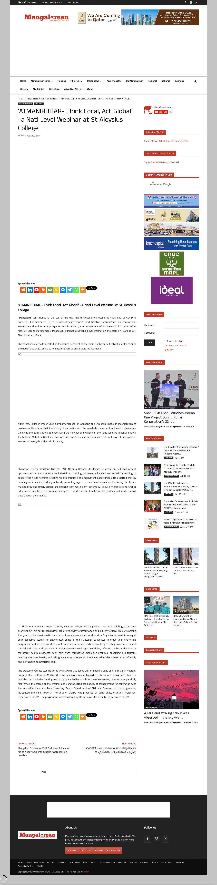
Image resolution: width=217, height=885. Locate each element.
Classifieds (168, 494)
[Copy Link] (56, 290)
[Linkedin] (30, 290)
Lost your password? (175, 346)
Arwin (86, 872)
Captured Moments (156, 663)
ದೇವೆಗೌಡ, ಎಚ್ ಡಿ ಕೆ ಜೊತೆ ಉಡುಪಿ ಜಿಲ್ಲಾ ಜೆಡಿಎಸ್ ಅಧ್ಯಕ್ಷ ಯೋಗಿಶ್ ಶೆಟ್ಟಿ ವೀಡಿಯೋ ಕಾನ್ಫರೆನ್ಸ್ (111, 750)
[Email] (50, 290)
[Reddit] (23, 290)
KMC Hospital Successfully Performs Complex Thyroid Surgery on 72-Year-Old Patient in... (157, 621)
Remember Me (175, 341)
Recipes (62, 81)
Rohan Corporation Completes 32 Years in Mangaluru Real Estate (180, 521)
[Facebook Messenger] (63, 290)
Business (179, 81)
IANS (22, 135)
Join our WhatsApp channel (160, 154)
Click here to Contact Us (78, 851)
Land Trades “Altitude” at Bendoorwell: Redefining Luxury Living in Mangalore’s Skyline (180, 487)
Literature (54, 89)
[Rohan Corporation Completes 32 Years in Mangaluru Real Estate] (152, 524)
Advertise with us (155, 132)
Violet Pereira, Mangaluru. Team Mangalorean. (162, 426)
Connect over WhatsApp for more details (166, 141)
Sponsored (151, 589)
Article (147, 407)
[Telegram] (70, 290)
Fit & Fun (75, 81)
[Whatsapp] (76, 290)
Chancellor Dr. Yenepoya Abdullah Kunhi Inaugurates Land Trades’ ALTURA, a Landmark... (181, 505)
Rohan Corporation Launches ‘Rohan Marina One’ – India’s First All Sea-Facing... (185, 621)
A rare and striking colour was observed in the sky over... (166, 716)
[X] (196, 2)
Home (23, 81)
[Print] (43, 290)
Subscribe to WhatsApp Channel (161, 163)
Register (168, 350)
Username (149, 325)
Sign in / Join (73, 2)
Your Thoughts (114, 81)
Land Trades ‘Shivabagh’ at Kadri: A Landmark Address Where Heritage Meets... (181, 450)
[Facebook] (185, 2)
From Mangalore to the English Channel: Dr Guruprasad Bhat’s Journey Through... (179, 468)
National (166, 81)
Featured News (154, 439)
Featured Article (154, 363)
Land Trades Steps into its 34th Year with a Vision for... (185, 571)
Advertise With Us (73, 89)
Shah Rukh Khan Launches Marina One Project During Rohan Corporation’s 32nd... (169, 418)
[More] (83, 290)
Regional (152, 81)
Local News (52, 99)
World (90, 89)
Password (149, 333)
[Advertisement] (108, 52)
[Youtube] (37, 290)
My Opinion (38, 89)
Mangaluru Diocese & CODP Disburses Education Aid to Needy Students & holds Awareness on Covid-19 (44, 752)
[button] (195, 81)
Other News (93, 81)
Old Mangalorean (134, 81)
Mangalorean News (40, 81)
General (24, 89)
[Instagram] (190, 2)
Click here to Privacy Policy (107, 851)
